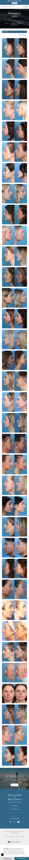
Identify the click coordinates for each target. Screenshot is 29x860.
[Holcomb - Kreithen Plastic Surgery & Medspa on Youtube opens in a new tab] (18, 822)
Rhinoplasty (14, 24)
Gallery (13, 23)
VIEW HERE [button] (14, 3)
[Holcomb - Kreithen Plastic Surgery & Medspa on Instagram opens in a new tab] (10, 822)
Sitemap (22, 836)
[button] (2, 854)
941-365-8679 (22, 853)
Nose (19, 23)
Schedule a (14, 778)
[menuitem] (10, 822)
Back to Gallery (23, 35)
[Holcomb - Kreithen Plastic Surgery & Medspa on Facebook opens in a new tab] (14, 822)
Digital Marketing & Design (16, 842)
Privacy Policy (17, 836)
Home (6, 23)
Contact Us (14, 784)
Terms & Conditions (9, 836)
